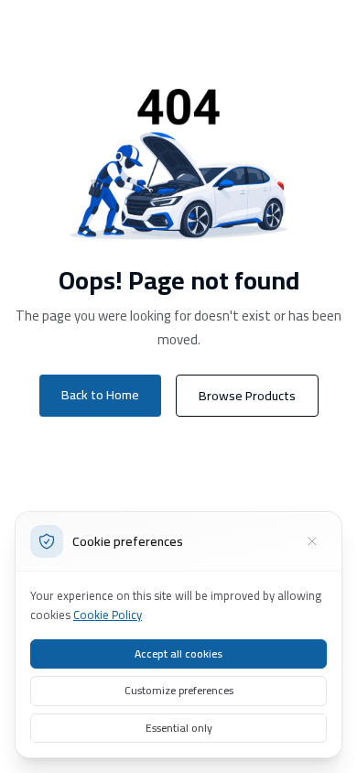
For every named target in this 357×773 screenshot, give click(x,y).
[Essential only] (312, 541)
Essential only (179, 727)
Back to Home (100, 395)
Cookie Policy (107, 615)
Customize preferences (178, 690)
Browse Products (247, 396)
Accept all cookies (178, 653)
